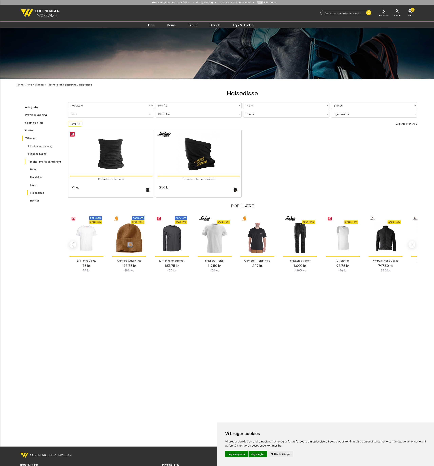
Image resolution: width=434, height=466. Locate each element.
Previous (73, 244)
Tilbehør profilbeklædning (61, 84)
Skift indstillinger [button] (280, 454)
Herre (151, 25)
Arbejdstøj (31, 107)
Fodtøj (29, 130)
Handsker (36, 177)
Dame (171, 25)
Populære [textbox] (77, 105)
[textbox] (199, 105)
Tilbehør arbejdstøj (40, 145)
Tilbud (193, 25)
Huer (33, 169)
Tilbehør (39, 84)
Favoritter (383, 15)
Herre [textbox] (74, 113)
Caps (33, 184)
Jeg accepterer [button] (236, 454)
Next (412, 244)
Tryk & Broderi (243, 25)
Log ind (397, 15)
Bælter (34, 200)
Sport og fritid (34, 122)
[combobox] (111, 105)
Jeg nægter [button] (257, 454)
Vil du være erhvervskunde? (235, 2)
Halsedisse (85, 84)
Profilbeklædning (36, 114)
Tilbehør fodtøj (37, 153)
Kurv (410, 15)
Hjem (20, 84)
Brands (215, 25)
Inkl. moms (270, 2)
